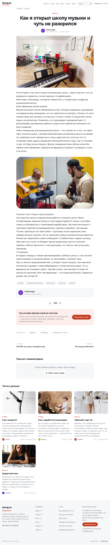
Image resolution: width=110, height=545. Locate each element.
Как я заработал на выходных (52, 420)
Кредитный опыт (10, 473)
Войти (105, 4)
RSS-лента (63, 518)
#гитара (21, 283)
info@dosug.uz (87, 531)
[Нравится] (50, 303)
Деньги (46, 4)
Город (52, 4)
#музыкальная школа (35, 283)
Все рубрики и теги (66, 511)
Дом (62, 4)
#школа (72, 283)
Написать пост (90, 524)
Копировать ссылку (60, 332)
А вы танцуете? (9, 420)
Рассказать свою (81, 317)
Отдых (67, 4)
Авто (57, 4)
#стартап (62, 283)
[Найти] (90, 3)
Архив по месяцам (66, 515)
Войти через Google (56, 373)
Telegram (32, 332)
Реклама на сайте (65, 526)
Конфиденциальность (67, 530)
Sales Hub (104, 541)
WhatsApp (44, 332)
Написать (98, 4)
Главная (19, 8)
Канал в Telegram (12, 525)
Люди (74, 4)
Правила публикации (67, 522)
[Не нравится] (60, 303)
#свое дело (51, 283)
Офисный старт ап (83, 420)
